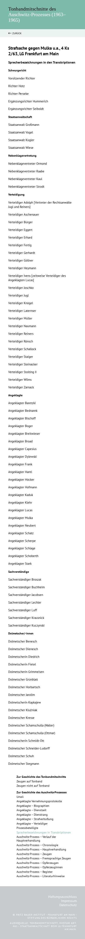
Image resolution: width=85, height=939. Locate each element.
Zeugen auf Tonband (29, 781)
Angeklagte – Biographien (33, 806)
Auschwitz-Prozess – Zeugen (34, 854)
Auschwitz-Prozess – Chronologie (37, 845)
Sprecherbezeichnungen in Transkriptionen (44, 832)
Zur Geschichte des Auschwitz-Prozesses (42, 792)
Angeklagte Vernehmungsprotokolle (39, 801)
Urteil (20, 797)
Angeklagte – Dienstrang (32, 815)
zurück (16, 33)
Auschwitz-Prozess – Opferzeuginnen (40, 867)
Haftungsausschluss (62, 897)
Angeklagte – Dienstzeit (31, 810)
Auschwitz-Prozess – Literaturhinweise (41, 876)
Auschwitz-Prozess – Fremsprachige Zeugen (44, 858)
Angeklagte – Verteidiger (32, 823)
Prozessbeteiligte (27, 828)
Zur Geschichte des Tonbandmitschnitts (41, 777)
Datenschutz (68, 905)
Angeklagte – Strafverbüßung (35, 819)
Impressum (69, 901)
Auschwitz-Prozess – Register (35, 872)
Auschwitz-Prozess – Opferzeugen (38, 863)
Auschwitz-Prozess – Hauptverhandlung (41, 849)
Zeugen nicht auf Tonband (33, 786)
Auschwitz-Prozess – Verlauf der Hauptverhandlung (36, 838)
